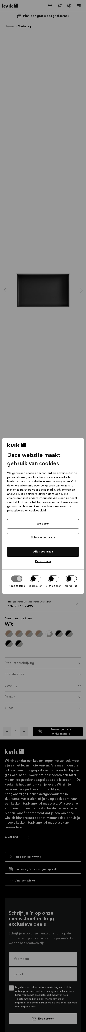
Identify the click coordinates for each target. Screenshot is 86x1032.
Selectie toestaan (43, 537)
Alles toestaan (43, 551)
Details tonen (43, 561)
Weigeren (43, 523)
